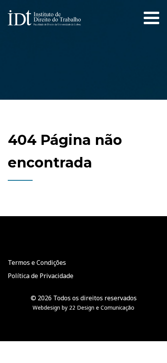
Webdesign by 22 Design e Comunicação (83, 307)
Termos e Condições (37, 262)
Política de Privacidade (40, 275)
